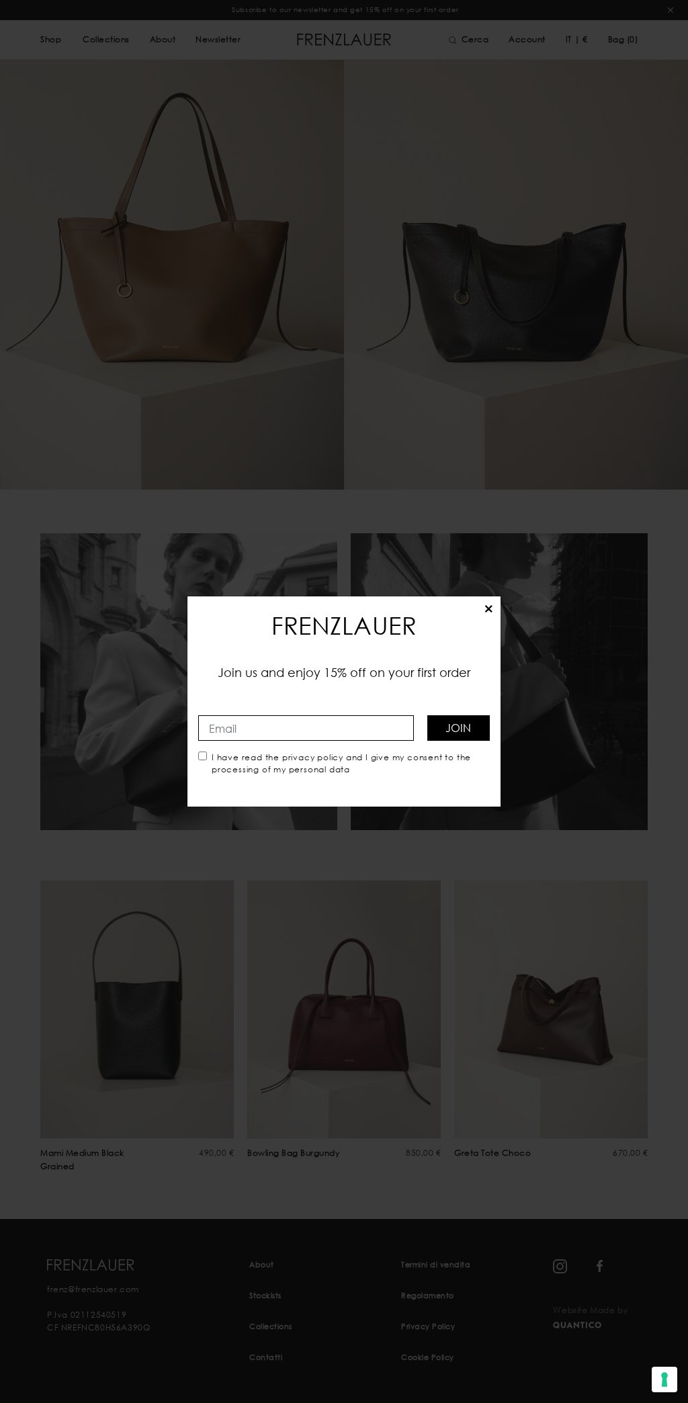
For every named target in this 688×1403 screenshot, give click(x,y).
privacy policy (312, 757)
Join (458, 728)
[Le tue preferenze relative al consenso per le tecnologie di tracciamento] (664, 1379)
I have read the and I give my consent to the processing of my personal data (341, 763)
